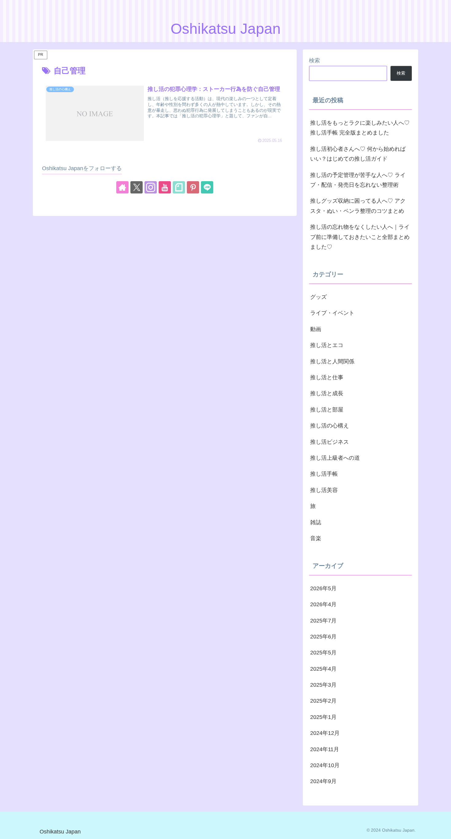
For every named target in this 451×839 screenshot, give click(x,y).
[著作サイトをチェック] (122, 187)
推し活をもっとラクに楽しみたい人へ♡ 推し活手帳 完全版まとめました (360, 128)
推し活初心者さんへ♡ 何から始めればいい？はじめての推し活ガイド (358, 154)
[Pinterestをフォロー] (193, 187)
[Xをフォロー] (136, 187)
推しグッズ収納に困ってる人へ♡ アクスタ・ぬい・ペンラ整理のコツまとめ (358, 206)
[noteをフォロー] (179, 187)
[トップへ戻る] (442, 830)
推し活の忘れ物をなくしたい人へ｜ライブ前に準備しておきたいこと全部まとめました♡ (360, 237)
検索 (314, 60)
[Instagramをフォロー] (151, 187)
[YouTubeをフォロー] (165, 187)
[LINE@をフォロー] (207, 187)
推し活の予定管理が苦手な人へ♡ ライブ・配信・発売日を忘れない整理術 (358, 180)
